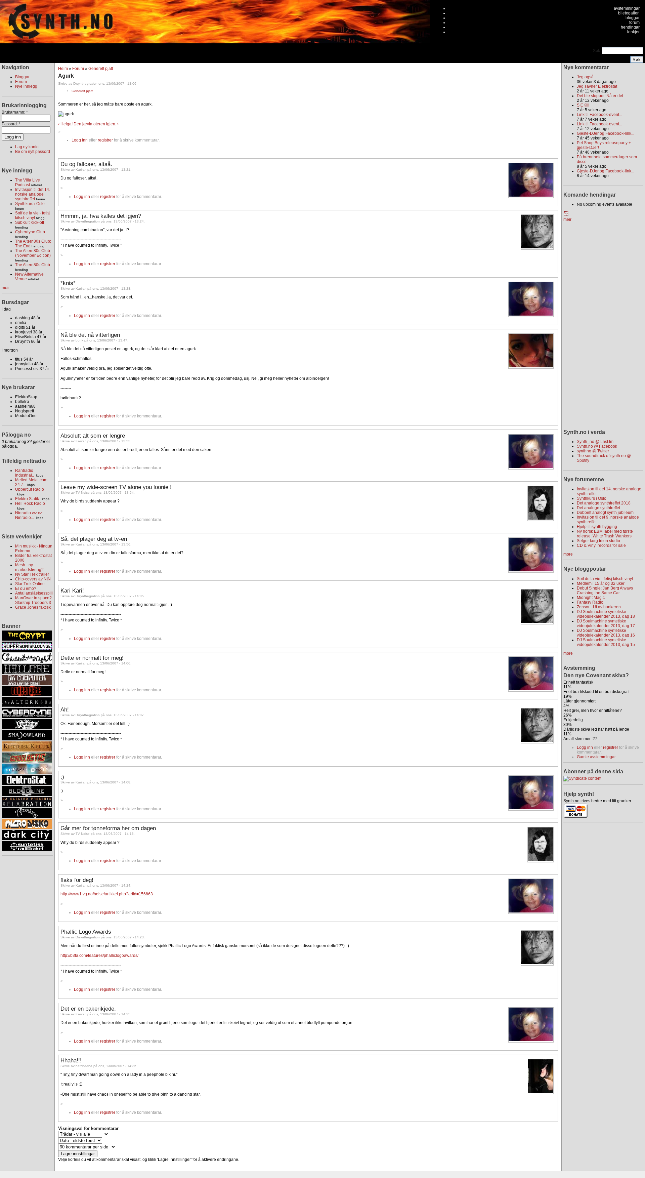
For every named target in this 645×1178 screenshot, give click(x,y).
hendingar (630, 27)
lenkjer (633, 32)
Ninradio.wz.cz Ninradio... (28, 515)
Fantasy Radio (590, 602)
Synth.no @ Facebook (597, 446)
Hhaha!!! (71, 1060)
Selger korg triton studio (598, 540)
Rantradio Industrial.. (24, 473)
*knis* (68, 283)
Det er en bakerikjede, (88, 1008)
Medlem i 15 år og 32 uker (601, 583)
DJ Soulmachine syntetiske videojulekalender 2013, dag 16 (606, 633)
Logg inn (80, 140)
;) (62, 776)
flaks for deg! (76, 880)
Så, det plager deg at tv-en (93, 538)
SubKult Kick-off (29, 222)
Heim (63, 68)
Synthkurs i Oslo (30, 203)
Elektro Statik (27, 498)
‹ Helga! (65, 124)
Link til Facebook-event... (599, 114)
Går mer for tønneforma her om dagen (108, 828)
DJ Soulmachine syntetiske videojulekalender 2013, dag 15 (606, 642)
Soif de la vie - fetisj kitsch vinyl (32, 215)
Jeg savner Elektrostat (597, 86)
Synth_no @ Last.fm (595, 441)
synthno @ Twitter (593, 451)
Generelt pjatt (100, 68)
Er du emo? (25, 588)
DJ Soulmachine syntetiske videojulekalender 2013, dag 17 (606, 623)
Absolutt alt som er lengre (92, 435)
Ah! (64, 709)
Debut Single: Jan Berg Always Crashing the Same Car (605, 590)
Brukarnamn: (15, 112)
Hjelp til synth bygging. (597, 526)
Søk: (597, 50)
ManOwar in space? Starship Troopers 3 (33, 600)
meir (6, 287)
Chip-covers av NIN (33, 579)
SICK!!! (583, 105)
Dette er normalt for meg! (92, 657)
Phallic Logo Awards (85, 931)
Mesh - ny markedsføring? (29, 567)
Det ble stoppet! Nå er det (600, 95)
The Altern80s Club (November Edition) (33, 253)
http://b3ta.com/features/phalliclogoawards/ (99, 955)
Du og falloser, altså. (86, 164)
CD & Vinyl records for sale (601, 545)
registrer (105, 140)
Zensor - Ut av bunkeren (599, 607)
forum (634, 22)
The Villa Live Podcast (27, 182)
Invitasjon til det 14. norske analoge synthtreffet (32, 194)
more (568, 554)
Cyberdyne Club (30, 232)
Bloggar (22, 77)
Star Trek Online (30, 583)
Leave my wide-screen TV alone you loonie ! (116, 487)
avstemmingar (627, 8)
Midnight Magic (591, 597)
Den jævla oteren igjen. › (96, 124)
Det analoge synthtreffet (598, 507)
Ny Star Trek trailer (32, 574)
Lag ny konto (27, 147)
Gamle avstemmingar (596, 757)
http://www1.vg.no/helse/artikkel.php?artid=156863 (106, 894)
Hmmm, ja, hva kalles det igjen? (100, 215)
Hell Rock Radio (30, 503)
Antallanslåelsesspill (34, 593)
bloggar (633, 17)
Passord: (11, 124)
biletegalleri (629, 13)
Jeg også (585, 77)
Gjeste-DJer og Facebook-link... (605, 133)
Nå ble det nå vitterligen (90, 334)
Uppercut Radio (29, 489)
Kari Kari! (72, 590)
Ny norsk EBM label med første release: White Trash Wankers (605, 533)
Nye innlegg (26, 86)
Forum (21, 81)
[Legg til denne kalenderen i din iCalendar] (566, 214)
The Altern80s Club (32, 264)
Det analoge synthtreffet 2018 (604, 503)
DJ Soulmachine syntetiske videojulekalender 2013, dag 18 (606, 614)
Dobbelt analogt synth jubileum (605, 512)
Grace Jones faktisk (33, 607)
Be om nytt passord (32, 151)
